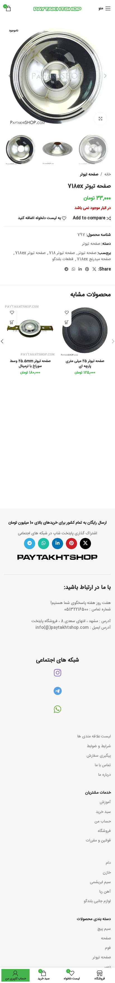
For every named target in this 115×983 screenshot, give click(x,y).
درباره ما (104, 775)
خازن (107, 872)
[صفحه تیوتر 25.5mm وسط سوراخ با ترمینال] (30, 331)
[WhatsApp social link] (73, 269)
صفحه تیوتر (89, 174)
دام (108, 863)
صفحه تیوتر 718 (62, 253)
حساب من (103, 821)
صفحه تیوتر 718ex (30, 253)
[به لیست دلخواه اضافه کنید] (66, 312)
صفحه (106, 938)
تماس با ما (103, 765)
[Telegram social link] (66, 269)
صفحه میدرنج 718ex (94, 259)
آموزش (105, 802)
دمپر (107, 967)
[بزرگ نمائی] (100, 118)
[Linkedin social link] (80, 269)
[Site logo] (57, 8)
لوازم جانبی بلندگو (97, 901)
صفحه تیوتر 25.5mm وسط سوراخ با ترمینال (30, 363)
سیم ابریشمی (100, 882)
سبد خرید (103, 812)
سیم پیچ (104, 929)
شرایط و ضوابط (99, 746)
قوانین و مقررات (98, 840)
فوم (108, 948)
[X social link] (94, 269)
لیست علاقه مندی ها (94, 736)
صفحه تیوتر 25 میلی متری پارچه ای (85, 363)
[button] (105, 75)
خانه (107, 174)
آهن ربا (105, 891)
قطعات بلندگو (62, 259)
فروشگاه (104, 831)
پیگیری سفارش (99, 755)
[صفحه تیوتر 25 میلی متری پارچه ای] (85, 331)
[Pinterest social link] (87, 269)
